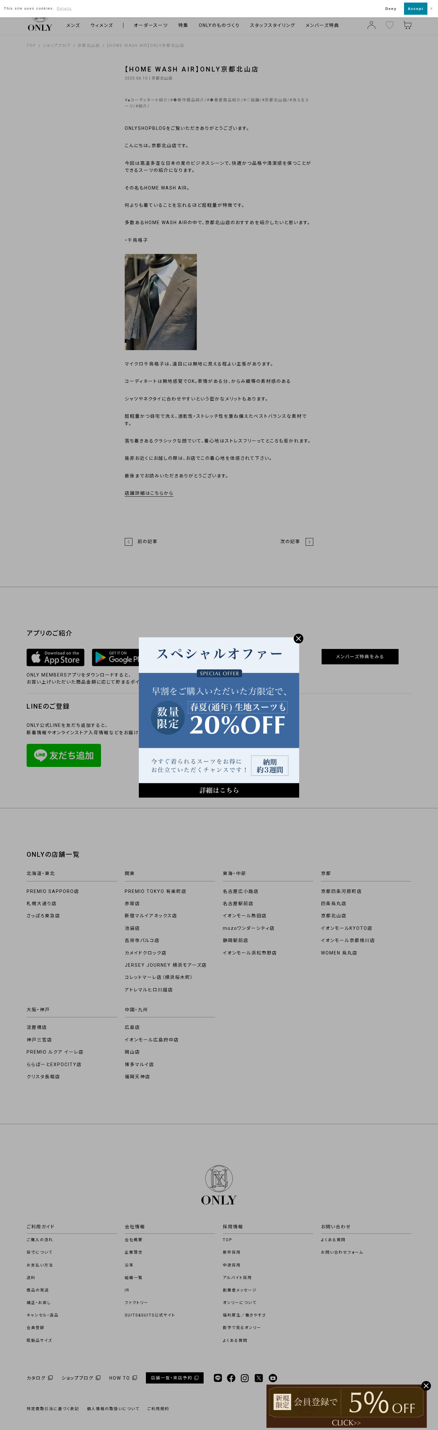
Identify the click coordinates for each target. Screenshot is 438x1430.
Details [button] (64, 8)
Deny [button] (391, 9)
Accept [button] (416, 9)
